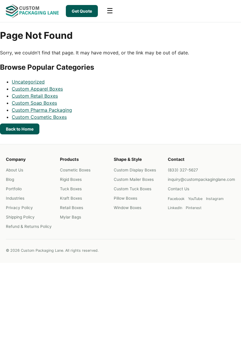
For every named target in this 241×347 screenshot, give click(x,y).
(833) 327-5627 (183, 170)
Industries (15, 198)
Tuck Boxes (71, 188)
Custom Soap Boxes (34, 103)
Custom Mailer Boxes (134, 179)
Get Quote (82, 11)
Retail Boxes (71, 207)
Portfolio (14, 188)
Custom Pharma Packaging (42, 110)
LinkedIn (175, 208)
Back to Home (20, 128)
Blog (10, 179)
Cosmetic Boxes (75, 170)
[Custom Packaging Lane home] (32, 11)
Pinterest (194, 208)
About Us (14, 170)
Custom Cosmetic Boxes (39, 117)
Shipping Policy (20, 217)
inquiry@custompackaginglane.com (201, 179)
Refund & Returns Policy (29, 226)
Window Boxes (127, 207)
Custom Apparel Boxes (37, 89)
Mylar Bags (70, 217)
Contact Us (178, 188)
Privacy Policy (19, 207)
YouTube (195, 198)
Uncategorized (28, 82)
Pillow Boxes (125, 198)
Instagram (215, 198)
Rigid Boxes (71, 179)
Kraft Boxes (71, 198)
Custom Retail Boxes (35, 96)
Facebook (176, 198)
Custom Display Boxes (135, 170)
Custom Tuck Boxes (132, 188)
